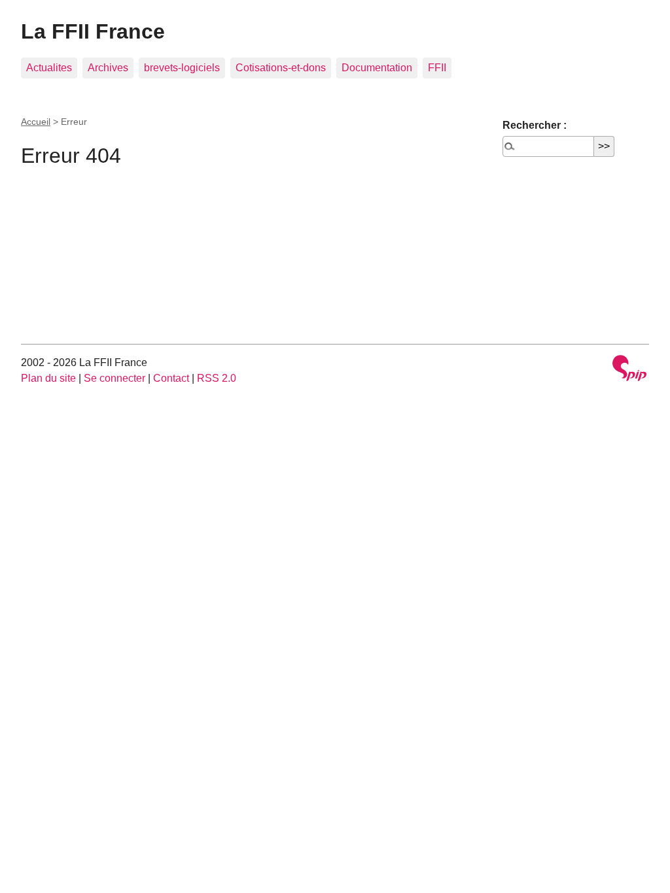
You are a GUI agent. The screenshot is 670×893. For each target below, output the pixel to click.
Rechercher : (534, 125)
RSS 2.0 (216, 378)
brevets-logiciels (182, 67)
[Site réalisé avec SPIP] (629, 369)
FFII (437, 67)
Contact (171, 378)
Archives (108, 67)
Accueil (35, 121)
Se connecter (114, 378)
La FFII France (93, 31)
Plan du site (48, 378)
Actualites (49, 67)
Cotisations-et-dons (281, 67)
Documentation (377, 67)
